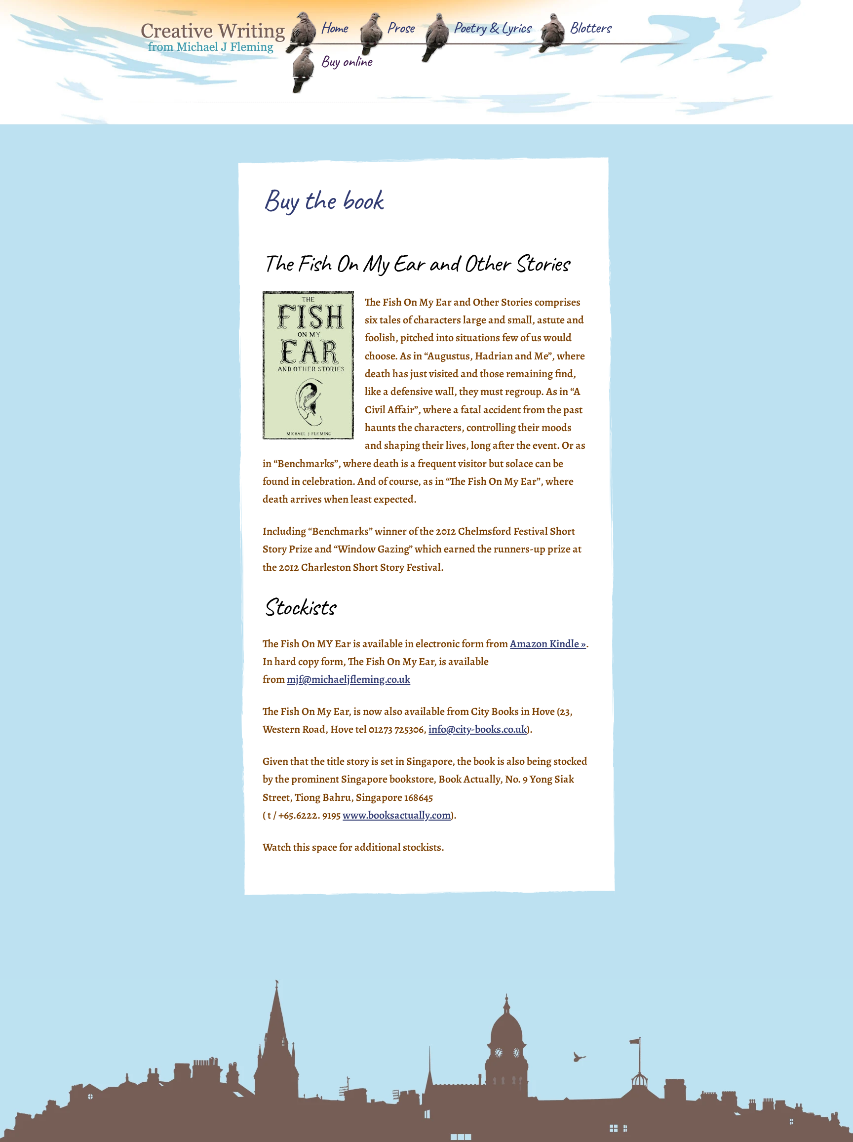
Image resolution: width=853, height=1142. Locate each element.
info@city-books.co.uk (477, 729)
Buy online (346, 61)
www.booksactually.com (397, 815)
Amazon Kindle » (548, 643)
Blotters (590, 27)
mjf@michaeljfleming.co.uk (348, 679)
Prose (400, 27)
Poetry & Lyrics (491, 27)
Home (334, 27)
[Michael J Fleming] (214, 47)
